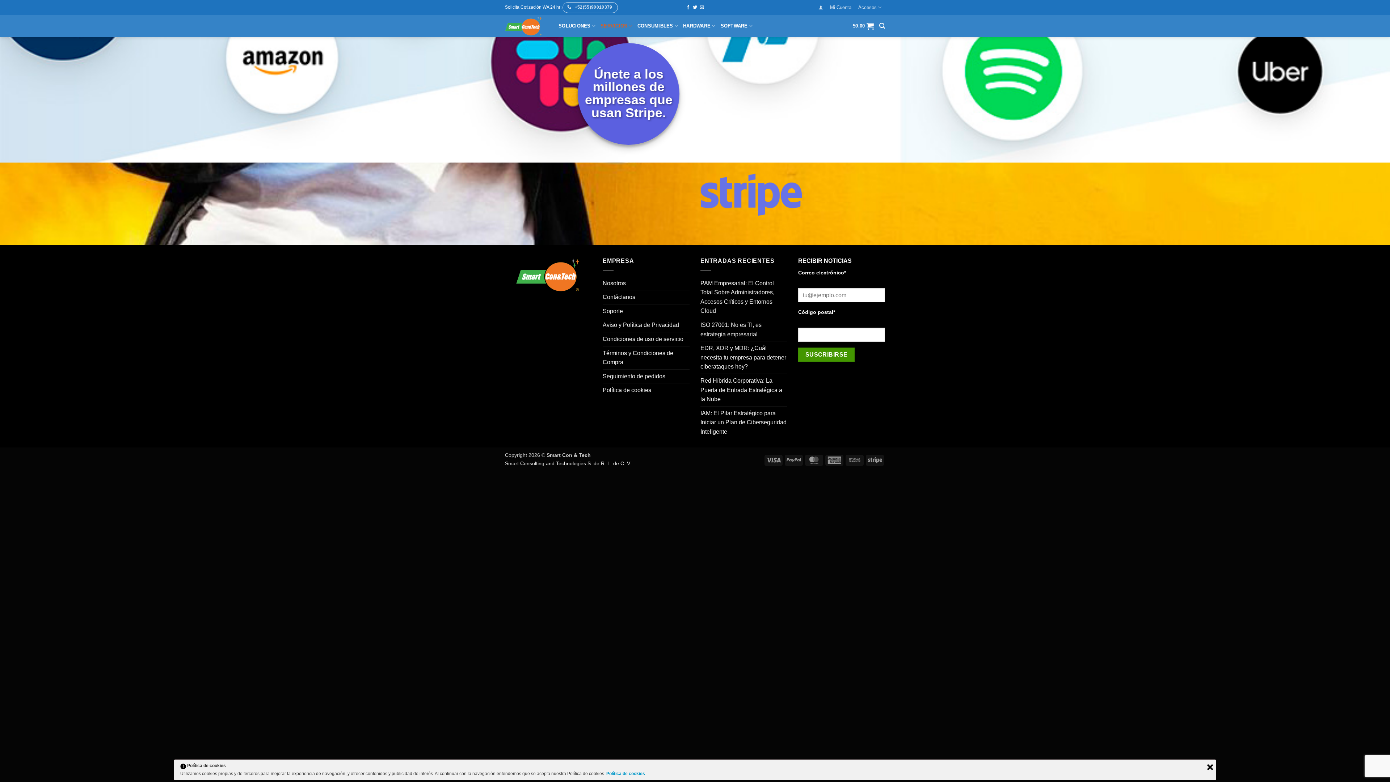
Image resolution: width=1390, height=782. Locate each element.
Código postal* (816, 312)
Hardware (697, 26)
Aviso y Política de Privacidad (641, 325)
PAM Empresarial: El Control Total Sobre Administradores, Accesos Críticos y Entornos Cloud (737, 297)
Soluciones (575, 26)
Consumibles (655, 26)
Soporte (613, 311)
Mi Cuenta (840, 7)
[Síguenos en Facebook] (688, 7)
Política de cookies (627, 390)
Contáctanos (619, 297)
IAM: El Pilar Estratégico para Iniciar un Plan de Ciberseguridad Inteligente (743, 422)
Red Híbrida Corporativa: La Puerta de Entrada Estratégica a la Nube (741, 390)
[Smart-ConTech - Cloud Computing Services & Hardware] (526, 26)
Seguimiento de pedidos (634, 376)
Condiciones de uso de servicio (643, 339)
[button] (820, 7)
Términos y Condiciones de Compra (638, 358)
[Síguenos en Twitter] (695, 7)
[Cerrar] (1210, 767)
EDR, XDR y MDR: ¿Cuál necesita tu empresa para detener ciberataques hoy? (743, 357)
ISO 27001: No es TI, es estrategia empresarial (731, 329)
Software (734, 26)
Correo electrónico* (822, 273)
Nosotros (614, 283)
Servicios (614, 26)
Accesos (867, 7)
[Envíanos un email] (702, 7)
